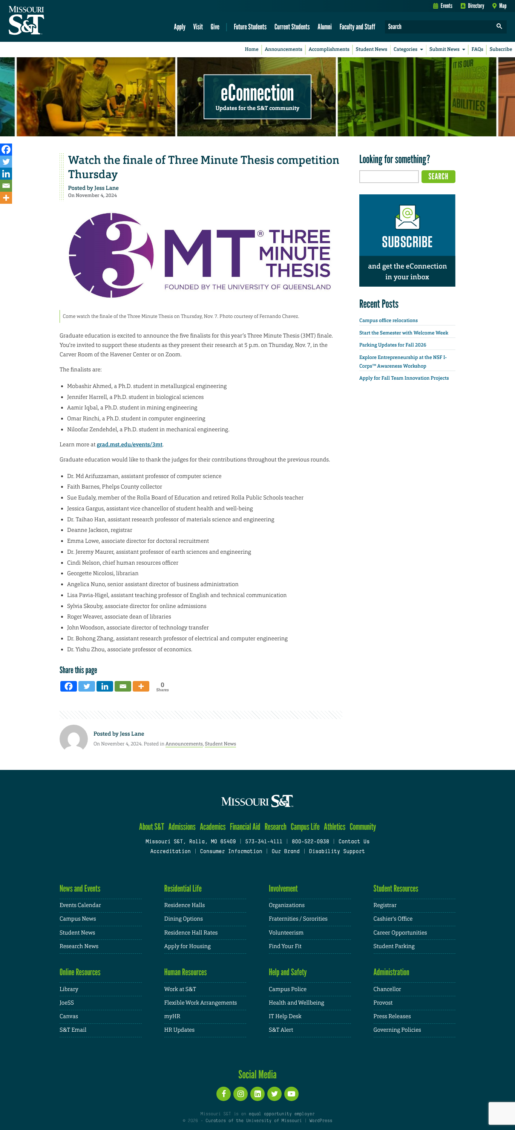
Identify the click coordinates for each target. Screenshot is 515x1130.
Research (276, 826)
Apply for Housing (187, 946)
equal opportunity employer (281, 1114)
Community (362, 826)
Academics (213, 826)
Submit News (444, 49)
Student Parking (394, 946)
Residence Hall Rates (191, 932)
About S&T (151, 826)
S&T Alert (281, 1030)
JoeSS (67, 1002)
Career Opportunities (400, 932)
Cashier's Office (393, 918)
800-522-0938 (310, 842)
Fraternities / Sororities (298, 918)
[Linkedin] (6, 174)
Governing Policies (397, 1030)
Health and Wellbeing (296, 1002)
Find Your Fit (285, 946)
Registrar (385, 905)
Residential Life (183, 888)
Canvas (69, 1016)
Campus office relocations (388, 321)
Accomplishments (329, 49)
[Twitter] (6, 162)
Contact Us (354, 842)
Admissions (182, 826)
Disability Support (337, 852)
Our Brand (285, 852)
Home (252, 49)
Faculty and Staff (358, 26)
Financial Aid (245, 826)
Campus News (78, 918)
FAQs (477, 49)
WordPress (321, 1121)
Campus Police (288, 989)
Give (215, 26)
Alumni (324, 26)
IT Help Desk (285, 1016)
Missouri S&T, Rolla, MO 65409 (191, 842)
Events (446, 5)
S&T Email (73, 1030)
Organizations (287, 905)
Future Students (250, 26)
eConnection (257, 92)
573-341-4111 (263, 842)
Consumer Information (231, 852)
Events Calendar (80, 905)
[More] (6, 198)
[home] (50, 21)
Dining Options (183, 918)
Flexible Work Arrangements (200, 1002)
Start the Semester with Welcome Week (403, 333)
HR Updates (179, 1030)
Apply (179, 26)
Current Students (292, 26)
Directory (476, 5)
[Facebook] (6, 150)
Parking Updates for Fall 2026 (392, 345)
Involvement (283, 888)
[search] (499, 27)
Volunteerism (286, 932)
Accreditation (170, 852)
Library (69, 989)
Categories (405, 49)
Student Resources (396, 888)
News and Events (80, 888)
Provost (383, 1002)
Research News (79, 946)
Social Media (257, 1074)
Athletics (334, 826)
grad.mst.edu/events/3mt (129, 444)
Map (502, 5)
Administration (391, 972)
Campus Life (305, 826)
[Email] (6, 186)
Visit (198, 26)
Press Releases (392, 1016)
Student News (371, 49)
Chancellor (387, 989)
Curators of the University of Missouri (253, 1121)
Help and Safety (288, 972)
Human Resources (185, 972)
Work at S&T (180, 989)
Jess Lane (106, 188)
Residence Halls (184, 905)
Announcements (283, 49)
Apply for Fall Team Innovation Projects (404, 378)
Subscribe (501, 49)
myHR (172, 1016)
